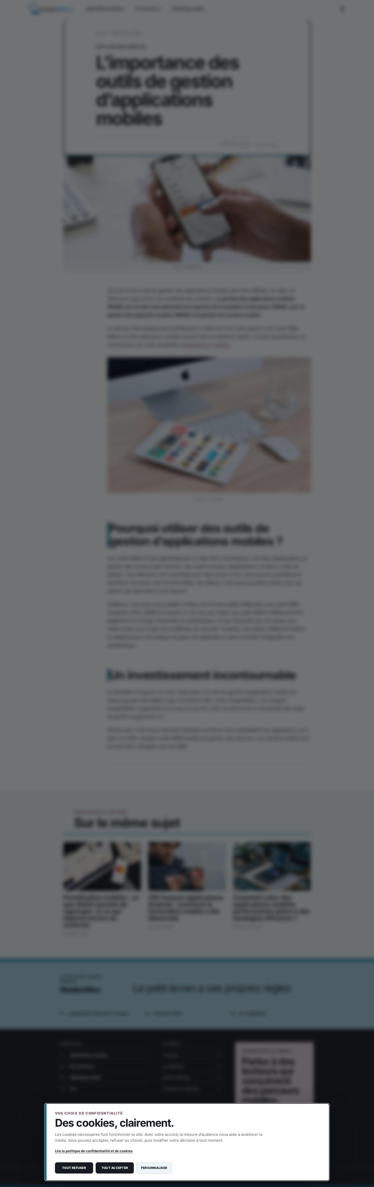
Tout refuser (74, 1168)
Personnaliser (154, 1168)
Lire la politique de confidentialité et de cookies (94, 1151)
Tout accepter (115, 1168)
